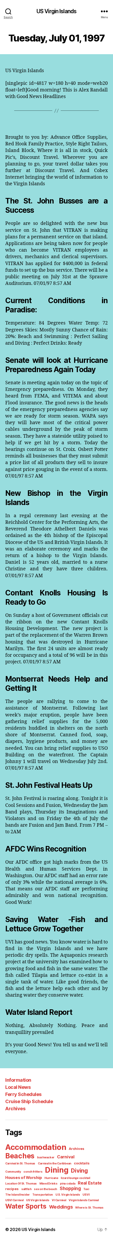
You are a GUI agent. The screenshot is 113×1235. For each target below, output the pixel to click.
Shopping (70, 1188)
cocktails (82, 1163)
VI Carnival (59, 1200)
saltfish (26, 1189)
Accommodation (35, 1147)
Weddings (61, 1207)
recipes (12, 1189)
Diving (79, 1170)
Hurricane (51, 1178)
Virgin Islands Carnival (84, 1200)
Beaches (19, 1156)
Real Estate (90, 1183)
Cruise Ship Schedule (29, 1101)
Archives (15, 1108)
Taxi (86, 1189)
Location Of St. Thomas (21, 1183)
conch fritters (32, 1171)
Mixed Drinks (48, 1183)
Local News (17, 1087)
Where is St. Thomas (89, 1207)
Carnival (66, 1156)
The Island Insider (17, 1194)
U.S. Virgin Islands (67, 1194)
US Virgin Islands (56, 11)
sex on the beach (45, 1189)
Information (18, 1080)
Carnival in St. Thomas (20, 1163)
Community (13, 1171)
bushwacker (45, 1157)
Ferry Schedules (23, 1094)
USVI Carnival (14, 1200)
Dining (56, 1169)
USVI (86, 1194)
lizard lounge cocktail (75, 1178)
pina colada (67, 1183)
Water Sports (26, 1206)
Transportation (42, 1194)
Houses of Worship (23, 1177)
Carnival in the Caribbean (54, 1163)
